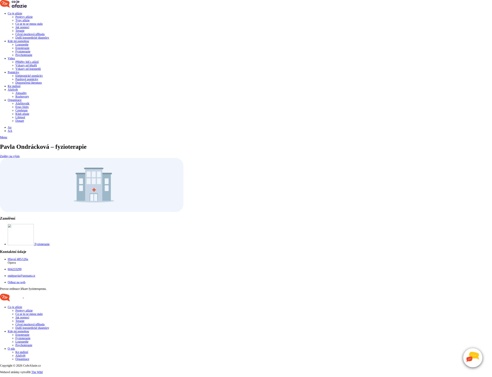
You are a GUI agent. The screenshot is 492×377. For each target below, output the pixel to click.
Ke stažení (14, 86)
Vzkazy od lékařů (26, 65)
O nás (11, 348)
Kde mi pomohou (18, 41)
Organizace (15, 100)
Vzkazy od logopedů (28, 68)
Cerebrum (21, 110)
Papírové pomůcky (26, 79)
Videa (11, 58)
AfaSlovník (22, 103)
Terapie (19, 30)
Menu (3, 137)
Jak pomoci (22, 27)
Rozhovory (22, 96)
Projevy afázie (24, 16)
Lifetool (20, 117)
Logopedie (21, 44)
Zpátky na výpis (10, 156)
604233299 (15, 269)
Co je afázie (15, 13)
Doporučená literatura (28, 82)
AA (10, 130)
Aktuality (21, 93)
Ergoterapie (22, 48)
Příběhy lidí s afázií (27, 62)
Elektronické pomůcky (29, 75)
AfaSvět (13, 89)
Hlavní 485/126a (18, 259)
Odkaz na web (16, 282)
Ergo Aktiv (22, 107)
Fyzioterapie (22, 51)
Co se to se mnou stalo (29, 23)
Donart (19, 120)
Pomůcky (13, 72)
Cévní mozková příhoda (30, 34)
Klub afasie (22, 113)
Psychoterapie (23, 55)
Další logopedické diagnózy (32, 37)
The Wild (37, 372)
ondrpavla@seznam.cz (21, 275)
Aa (9, 127)
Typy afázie (22, 20)
